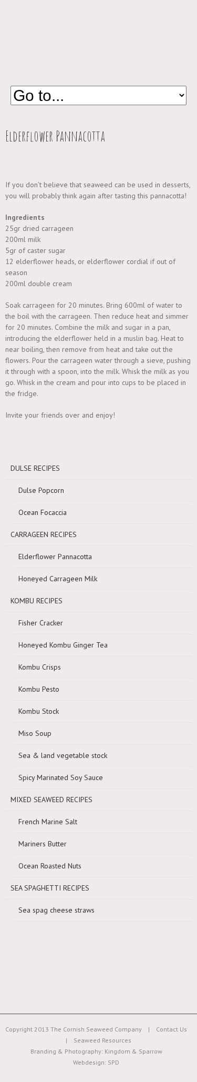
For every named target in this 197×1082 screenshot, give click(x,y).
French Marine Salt (47, 821)
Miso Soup (34, 733)
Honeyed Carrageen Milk (57, 578)
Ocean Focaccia (42, 512)
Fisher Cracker (40, 623)
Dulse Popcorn (41, 490)
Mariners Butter (42, 843)
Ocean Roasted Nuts (49, 866)
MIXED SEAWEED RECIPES (51, 799)
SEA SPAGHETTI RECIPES (50, 888)
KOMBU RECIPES (37, 600)
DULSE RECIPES (35, 468)
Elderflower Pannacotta (55, 556)
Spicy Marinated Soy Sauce (60, 777)
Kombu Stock (38, 711)
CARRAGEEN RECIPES (44, 534)
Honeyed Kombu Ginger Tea (63, 645)
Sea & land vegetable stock (62, 755)
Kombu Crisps (39, 667)
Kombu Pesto (38, 689)
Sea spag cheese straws (56, 910)
